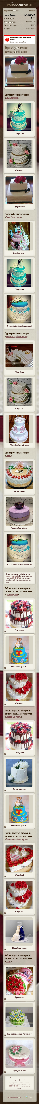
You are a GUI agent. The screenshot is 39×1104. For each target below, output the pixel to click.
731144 (30, 1097)
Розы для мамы (19, 1070)
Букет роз (19, 997)
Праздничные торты (10, 25)
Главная (33, 25)
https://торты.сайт (15, 1084)
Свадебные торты (9, 22)
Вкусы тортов (31, 28)
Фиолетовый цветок (19, 528)
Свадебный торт (19, 948)
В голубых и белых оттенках (19, 326)
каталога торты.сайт (12, 576)
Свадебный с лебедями (19, 445)
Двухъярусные (12, 97)
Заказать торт (30, 21)
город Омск (10, 14)
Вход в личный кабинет (14, 1097)
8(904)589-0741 (13, 1086)
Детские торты (9, 18)
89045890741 (16, 578)
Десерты (7, 28)
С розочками (19, 206)
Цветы (8, 455)
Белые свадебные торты (16, 336)
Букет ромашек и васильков (19, 1034)
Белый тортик (19, 789)
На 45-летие (19, 491)
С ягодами (19, 630)
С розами (19, 170)
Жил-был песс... (19, 253)
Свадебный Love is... (19, 666)
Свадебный (19, 133)
